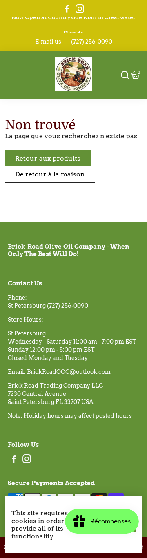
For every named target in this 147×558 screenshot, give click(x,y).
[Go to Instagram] (80, 9)
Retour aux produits (47, 158)
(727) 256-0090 (91, 41)
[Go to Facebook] (66, 9)
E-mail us (48, 41)
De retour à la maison (50, 174)
